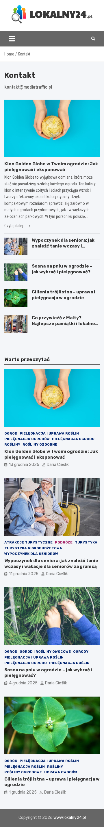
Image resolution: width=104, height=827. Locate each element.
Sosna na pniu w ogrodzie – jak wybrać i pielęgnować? (62, 269)
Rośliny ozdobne (40, 444)
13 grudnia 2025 (24, 464)
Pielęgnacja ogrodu (73, 439)
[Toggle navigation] (11, 38)
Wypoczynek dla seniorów (31, 554)
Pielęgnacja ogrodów (27, 439)
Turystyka (86, 542)
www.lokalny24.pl (69, 817)
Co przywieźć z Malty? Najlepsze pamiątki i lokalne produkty (63, 323)
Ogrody (80, 652)
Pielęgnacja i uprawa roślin (49, 433)
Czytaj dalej (14, 225)
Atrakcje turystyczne (28, 542)
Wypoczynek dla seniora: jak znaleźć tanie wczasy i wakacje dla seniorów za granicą (63, 249)
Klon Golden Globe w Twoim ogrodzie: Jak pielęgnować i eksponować (51, 166)
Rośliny (12, 444)
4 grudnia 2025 (23, 683)
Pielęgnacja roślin (69, 663)
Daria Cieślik (58, 464)
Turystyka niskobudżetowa (33, 548)
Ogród (10, 433)
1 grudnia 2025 (23, 792)
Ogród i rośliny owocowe (45, 652)
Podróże (64, 542)
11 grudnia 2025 (23, 573)
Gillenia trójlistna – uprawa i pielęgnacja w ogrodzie (63, 294)
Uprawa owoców (60, 772)
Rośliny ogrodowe (23, 772)
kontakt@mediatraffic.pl (28, 87)
